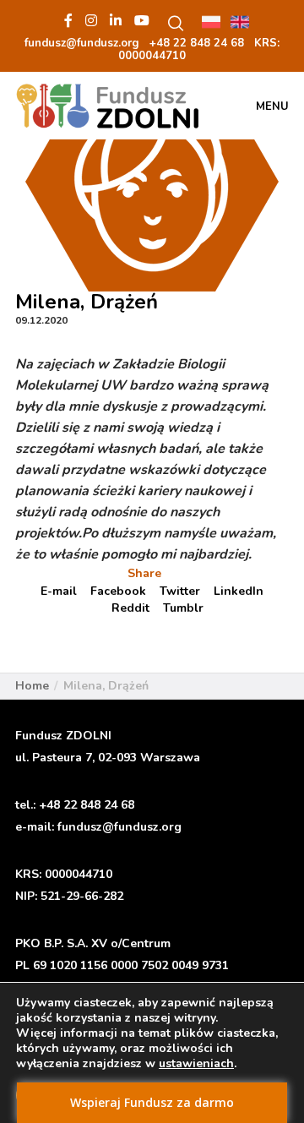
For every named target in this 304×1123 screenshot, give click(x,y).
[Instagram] (91, 20)
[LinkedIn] (116, 20)
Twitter (180, 591)
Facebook (118, 591)
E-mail (59, 591)
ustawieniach (196, 1063)
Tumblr (183, 608)
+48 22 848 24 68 (86, 805)
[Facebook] (68, 20)
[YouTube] (141, 20)
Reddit (130, 608)
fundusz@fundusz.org (119, 827)
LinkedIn (238, 591)
